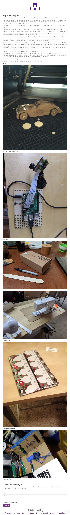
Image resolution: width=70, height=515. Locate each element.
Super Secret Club (25, 513)
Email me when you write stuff (10, 502)
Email (53, 513)
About (45, 513)
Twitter (61, 513)
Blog (38, 513)
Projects (9, 513)
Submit (6, 505)
